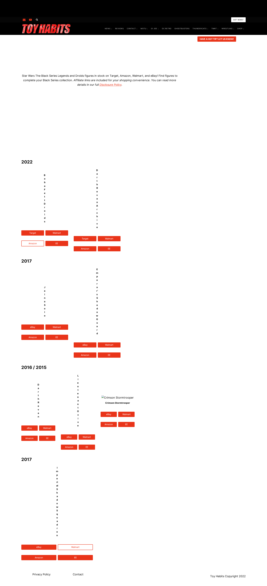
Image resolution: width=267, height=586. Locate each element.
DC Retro (166, 28)
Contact (78, 574)
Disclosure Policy (110, 84)
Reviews (119, 28)
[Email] (24, 20)
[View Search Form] (37, 20)
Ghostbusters (181, 28)
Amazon (85, 248)
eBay (32, 327)
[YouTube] (30, 20)
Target (32, 233)
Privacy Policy (41, 574)
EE (56, 243)
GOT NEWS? (238, 20)
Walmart (57, 233)
